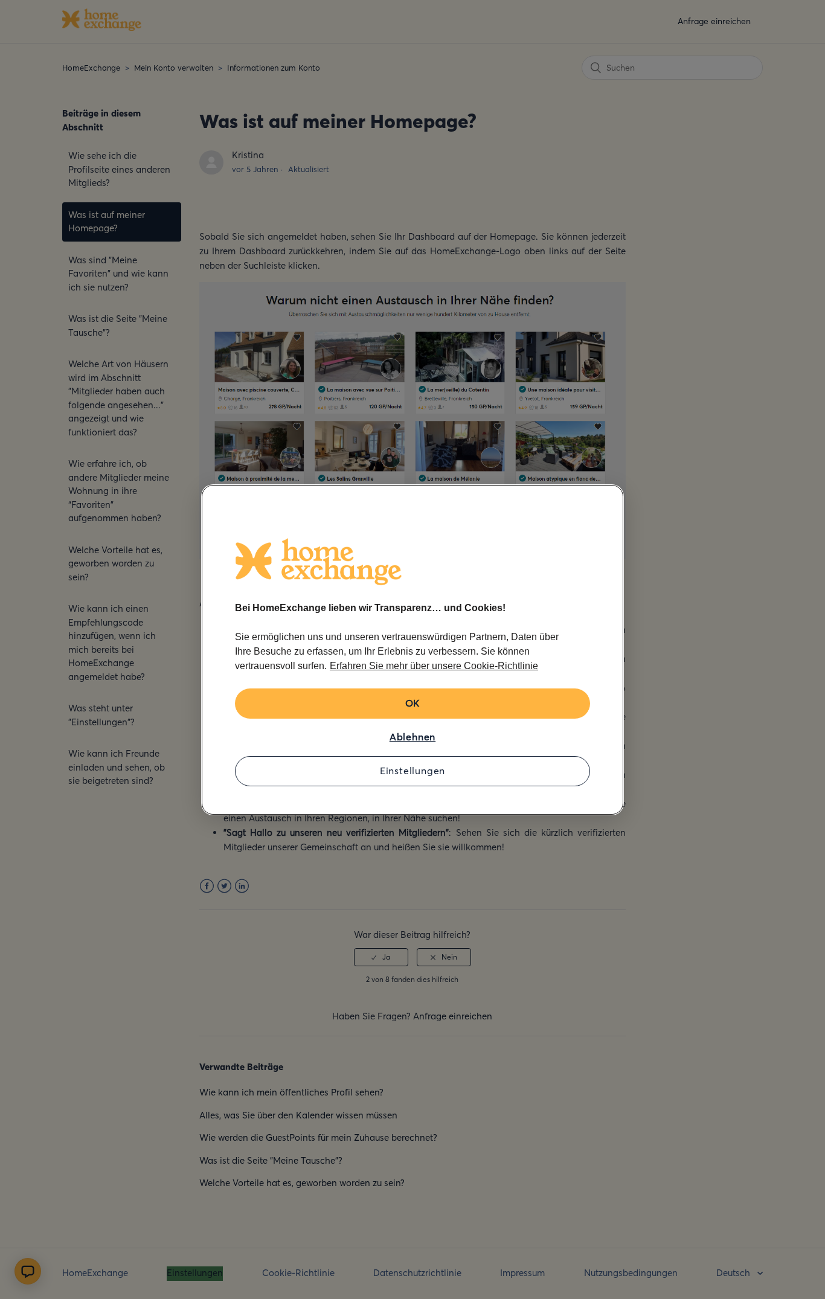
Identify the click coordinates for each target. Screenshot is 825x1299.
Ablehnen (412, 737)
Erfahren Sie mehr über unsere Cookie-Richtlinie (434, 666)
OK (412, 703)
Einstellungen (412, 771)
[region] (412, 649)
